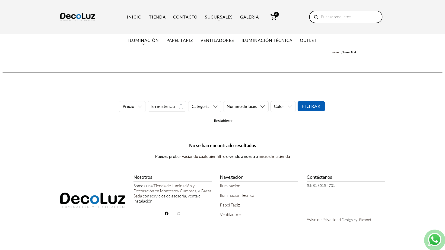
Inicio (134, 16)
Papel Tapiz (230, 204)
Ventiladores (231, 214)
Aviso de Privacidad (324, 219)
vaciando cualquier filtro (204, 156)
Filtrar (311, 106)
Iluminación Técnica (237, 195)
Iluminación (230, 185)
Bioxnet (365, 219)
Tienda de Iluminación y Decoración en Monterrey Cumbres (165, 188)
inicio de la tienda (274, 156)
